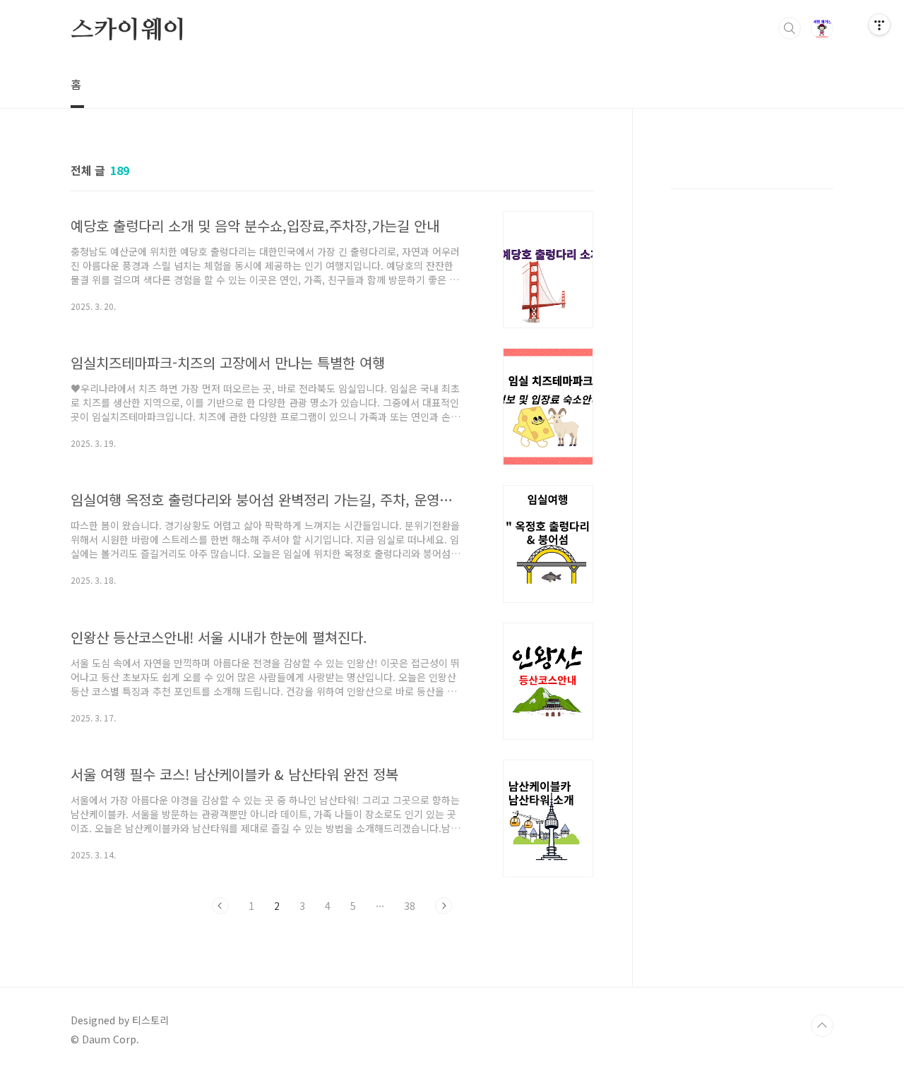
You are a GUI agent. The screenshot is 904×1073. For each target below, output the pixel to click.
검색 (789, 28)
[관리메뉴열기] (879, 24)
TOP (822, 1025)
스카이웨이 (128, 28)
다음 (443, 905)
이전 (220, 905)
